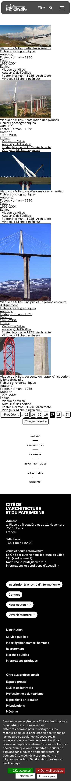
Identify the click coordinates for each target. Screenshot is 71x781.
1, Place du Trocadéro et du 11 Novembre (35, 525)
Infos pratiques (35, 463)
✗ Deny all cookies (50, 770)
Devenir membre (20, 615)
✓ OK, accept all (20, 770)
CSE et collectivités (19, 688)
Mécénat (12, 711)
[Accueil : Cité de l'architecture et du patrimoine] (16, 7)
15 (40, 414)
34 (68, 414)
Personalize (25, 776)
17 (53, 415)
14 (33, 414)
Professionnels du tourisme (25, 694)
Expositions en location (22, 700)
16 (46, 414)
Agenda (35, 436)
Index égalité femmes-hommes (27, 643)
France (11, 532)
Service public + (17, 637)
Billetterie (35, 472)
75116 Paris (14, 528)
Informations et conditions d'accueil (31, 566)
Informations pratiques (22, 661)
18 (59, 414)
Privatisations (15, 706)
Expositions (35, 445)
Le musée (35, 454)
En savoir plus (47, 776)
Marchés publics (17, 655)
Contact (35, 481)
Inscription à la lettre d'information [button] (33, 585)
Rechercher (50, 7)
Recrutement (15, 649)
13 (27, 414)
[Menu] (62, 7)
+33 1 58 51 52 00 (19, 543)
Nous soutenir (18, 605)
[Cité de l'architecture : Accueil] (25, 514)
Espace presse (16, 682)
